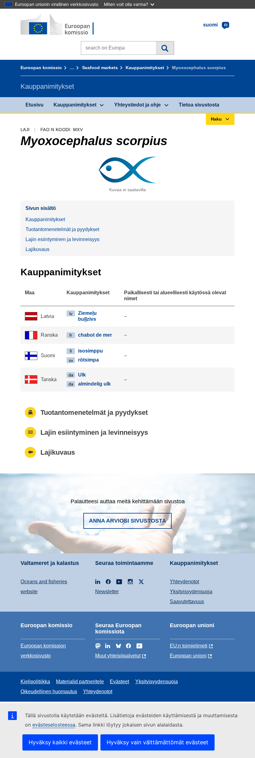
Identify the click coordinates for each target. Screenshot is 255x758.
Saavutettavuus (187, 601)
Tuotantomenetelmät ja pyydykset (62, 229)
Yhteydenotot (184, 581)
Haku (165, 47)
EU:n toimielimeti (188, 645)
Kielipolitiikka (35, 681)
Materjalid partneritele (80, 681)
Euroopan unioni (188, 655)
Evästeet (119, 681)
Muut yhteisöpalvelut (118, 655)
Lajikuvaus (37, 249)
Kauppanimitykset (145, 67)
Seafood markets (100, 67)
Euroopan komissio (41, 67)
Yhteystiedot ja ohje (137, 104)
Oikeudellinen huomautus (49, 691)
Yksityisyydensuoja (191, 591)
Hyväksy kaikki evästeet (60, 742)
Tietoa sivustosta (199, 104)
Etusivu (35, 104)
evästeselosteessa (53, 725)
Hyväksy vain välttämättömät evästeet (157, 742)
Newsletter (107, 591)
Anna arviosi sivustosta (127, 521)
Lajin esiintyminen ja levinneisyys (63, 239)
